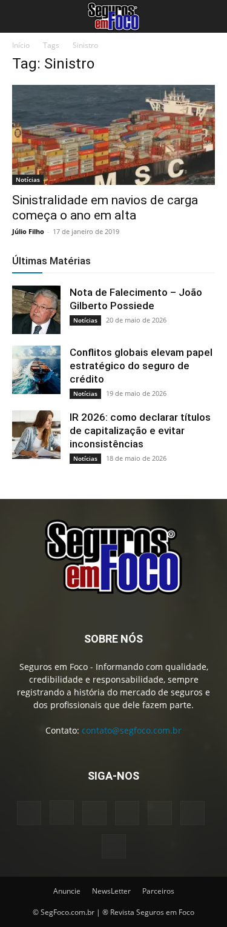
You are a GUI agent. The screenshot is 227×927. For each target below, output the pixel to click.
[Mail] (127, 813)
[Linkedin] (94, 813)
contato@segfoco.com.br (132, 730)
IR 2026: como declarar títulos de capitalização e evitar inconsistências (140, 430)
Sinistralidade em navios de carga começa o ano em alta (105, 208)
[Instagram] (62, 812)
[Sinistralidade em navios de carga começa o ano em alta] (113, 135)
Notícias (28, 179)
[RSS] (160, 813)
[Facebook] (29, 813)
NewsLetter (111, 891)
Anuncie (67, 891)
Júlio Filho (28, 231)
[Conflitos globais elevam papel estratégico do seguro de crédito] (36, 370)
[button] (20, 16)
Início (21, 45)
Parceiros (158, 891)
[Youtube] (114, 846)
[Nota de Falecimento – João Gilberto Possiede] (36, 310)
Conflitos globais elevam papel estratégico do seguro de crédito (141, 365)
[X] (192, 813)
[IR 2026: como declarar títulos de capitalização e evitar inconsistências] (36, 434)
